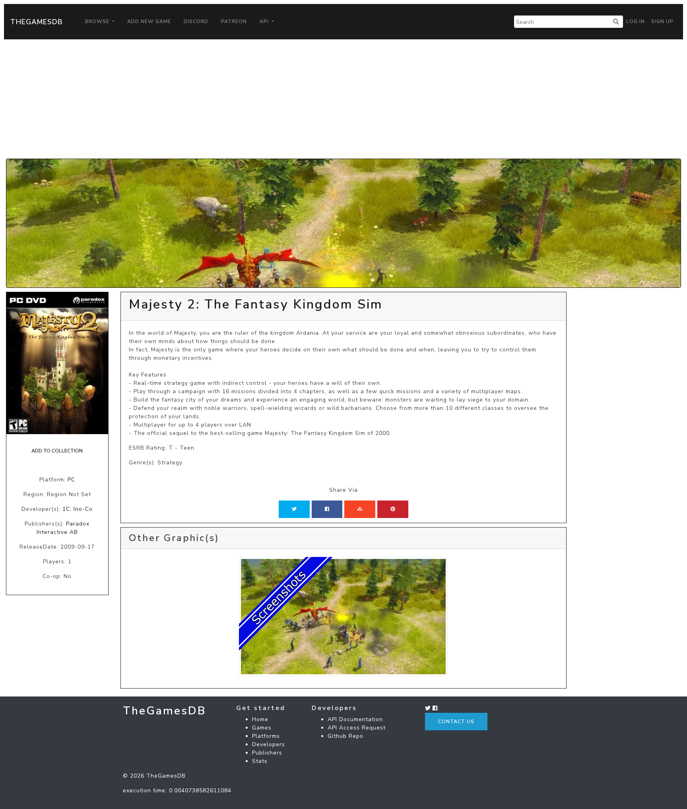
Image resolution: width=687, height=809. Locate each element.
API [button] (265, 21)
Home (260, 719)
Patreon (234, 21)
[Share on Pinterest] (392, 509)
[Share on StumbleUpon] (359, 509)
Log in (635, 21)
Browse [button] (98, 21)
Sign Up (662, 21)
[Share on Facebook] (327, 509)
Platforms (266, 736)
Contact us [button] (456, 721)
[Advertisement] (343, 99)
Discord (196, 21)
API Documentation (355, 719)
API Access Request (357, 727)
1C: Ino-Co (77, 509)
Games (262, 727)
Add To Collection (57, 451)
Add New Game (149, 21)
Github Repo (345, 736)
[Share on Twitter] (294, 509)
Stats (260, 761)
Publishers (267, 753)
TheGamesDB (36, 22)
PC (71, 479)
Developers (268, 744)
